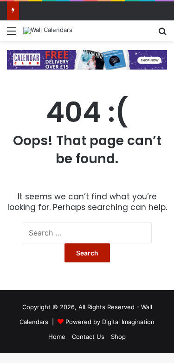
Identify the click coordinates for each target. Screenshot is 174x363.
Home (56, 336)
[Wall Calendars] (47, 30)
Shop (118, 336)
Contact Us (88, 336)
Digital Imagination (128, 321)
